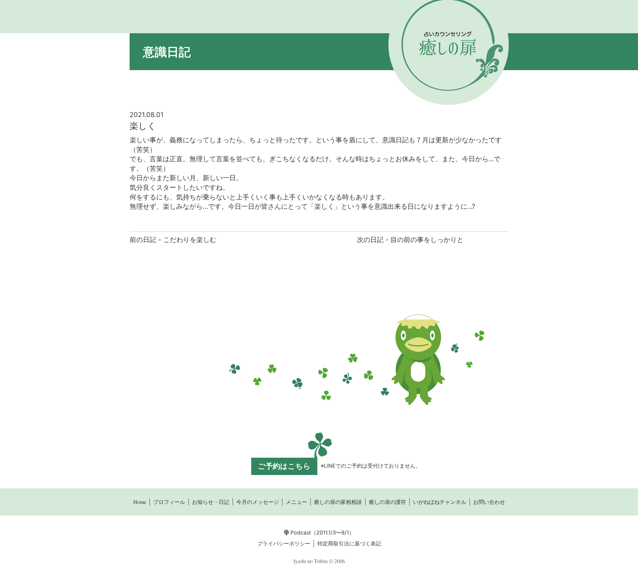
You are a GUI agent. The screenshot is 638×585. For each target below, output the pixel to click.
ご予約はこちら (284, 466)
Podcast (300, 532)
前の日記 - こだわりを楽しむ (173, 240)
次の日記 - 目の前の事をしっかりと (410, 240)
